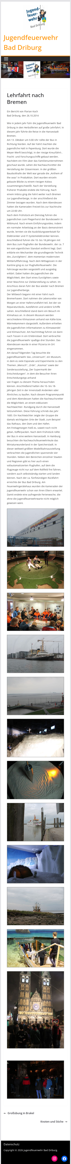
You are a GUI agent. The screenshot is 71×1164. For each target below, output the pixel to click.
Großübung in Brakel (21, 1113)
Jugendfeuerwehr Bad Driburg (40, 1150)
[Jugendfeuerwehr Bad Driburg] (35, 63)
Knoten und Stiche (51, 1121)
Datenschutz (11, 1144)
